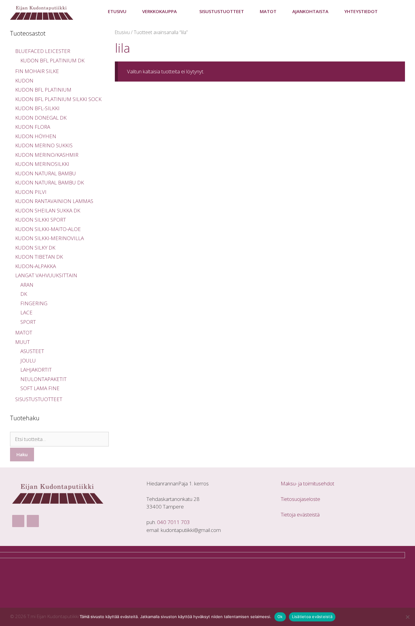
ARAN (26, 284)
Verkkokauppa (159, 11)
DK (23, 293)
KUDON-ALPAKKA (35, 266)
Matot (268, 11)
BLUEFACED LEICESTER (42, 50)
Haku (22, 454)
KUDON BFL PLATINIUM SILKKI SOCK (58, 99)
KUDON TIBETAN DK (39, 256)
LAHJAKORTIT (36, 369)
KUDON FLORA (32, 126)
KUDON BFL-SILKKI (37, 108)
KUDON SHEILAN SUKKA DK (47, 210)
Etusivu (117, 11)
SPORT (28, 321)
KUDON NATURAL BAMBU (45, 173)
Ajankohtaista (310, 11)
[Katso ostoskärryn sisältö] (395, 11)
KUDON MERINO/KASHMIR (46, 154)
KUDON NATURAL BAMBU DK (49, 182)
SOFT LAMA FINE (40, 388)
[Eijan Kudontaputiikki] (43, 11)
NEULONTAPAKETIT (43, 379)
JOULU (28, 360)
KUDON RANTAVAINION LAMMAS (54, 201)
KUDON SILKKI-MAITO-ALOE (48, 229)
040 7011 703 (173, 522)
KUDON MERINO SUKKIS (44, 145)
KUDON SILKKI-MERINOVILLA (49, 238)
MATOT (23, 332)
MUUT (22, 341)
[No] (407, 617)
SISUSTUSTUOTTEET (221, 11)
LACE (26, 312)
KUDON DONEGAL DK (41, 117)
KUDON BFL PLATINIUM (43, 89)
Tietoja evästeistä (300, 514)
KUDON (24, 80)
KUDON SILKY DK (35, 247)
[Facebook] (18, 521)
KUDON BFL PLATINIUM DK (52, 60)
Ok (280, 616)
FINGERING (33, 303)
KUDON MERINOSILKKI (42, 163)
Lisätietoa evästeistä (312, 616)
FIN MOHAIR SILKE (37, 71)
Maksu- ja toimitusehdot (307, 483)
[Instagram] (33, 521)
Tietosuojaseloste (300, 498)
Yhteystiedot (361, 11)
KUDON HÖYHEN (35, 136)
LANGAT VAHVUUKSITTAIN (46, 275)
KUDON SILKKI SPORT (40, 219)
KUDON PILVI (30, 191)
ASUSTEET (32, 351)
